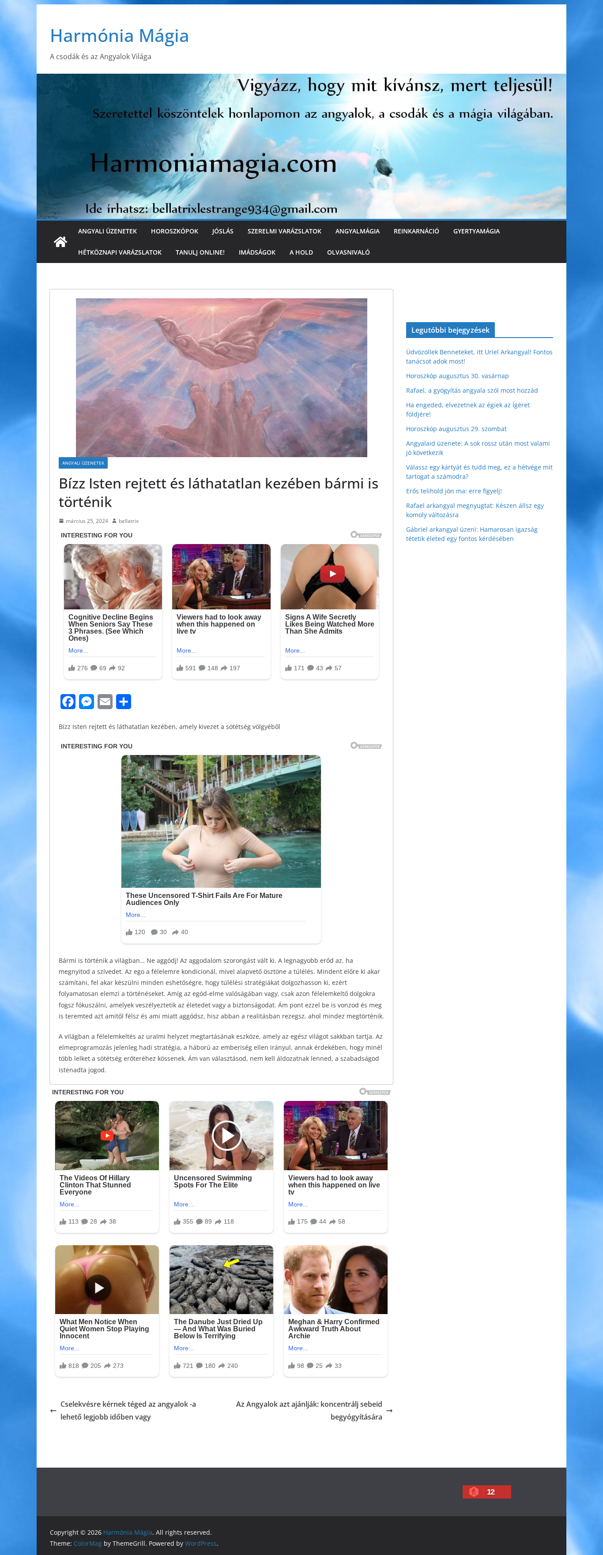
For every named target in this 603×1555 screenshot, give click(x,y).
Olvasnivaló (348, 252)
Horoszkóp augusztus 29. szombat (456, 428)
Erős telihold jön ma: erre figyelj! (454, 491)
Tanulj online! (200, 252)
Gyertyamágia (476, 231)
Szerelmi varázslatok (284, 231)
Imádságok (257, 252)
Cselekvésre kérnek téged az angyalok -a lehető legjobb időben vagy (128, 1410)
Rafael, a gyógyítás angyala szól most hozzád (472, 390)
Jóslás (223, 231)
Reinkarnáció (416, 231)
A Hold (301, 252)
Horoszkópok (174, 231)
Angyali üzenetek (107, 231)
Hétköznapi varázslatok (120, 252)
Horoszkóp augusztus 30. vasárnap (457, 376)
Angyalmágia (357, 231)
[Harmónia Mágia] (60, 241)
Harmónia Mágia (119, 35)
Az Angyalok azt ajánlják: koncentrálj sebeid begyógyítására (309, 1410)
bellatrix (129, 521)
